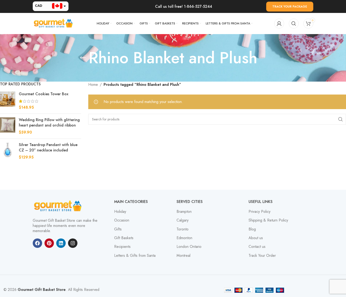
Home (93, 84)
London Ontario (189, 246)
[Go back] (83, 58)
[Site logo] (54, 23)
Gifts (118, 229)
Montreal (183, 255)
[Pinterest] (49, 243)
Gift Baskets (123, 238)
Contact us (257, 246)
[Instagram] (72, 243)
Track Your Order (262, 255)
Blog (252, 229)
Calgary (183, 220)
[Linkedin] (61, 243)
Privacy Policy (259, 211)
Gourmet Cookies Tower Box (43, 94)
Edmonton (184, 238)
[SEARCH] (340, 119)
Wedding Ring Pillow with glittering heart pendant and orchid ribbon (49, 122)
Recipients (122, 246)
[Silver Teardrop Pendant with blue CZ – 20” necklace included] (7, 151)
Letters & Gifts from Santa (135, 255)
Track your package (289, 6)
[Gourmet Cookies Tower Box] (7, 100)
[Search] (293, 23)
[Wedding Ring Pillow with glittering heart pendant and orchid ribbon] (7, 126)
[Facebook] (37, 243)
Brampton (184, 211)
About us (256, 238)
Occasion (121, 220)
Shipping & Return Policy (268, 220)
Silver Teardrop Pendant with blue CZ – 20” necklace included (48, 147)
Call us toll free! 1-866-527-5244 (183, 6)
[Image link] (58, 205)
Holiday (120, 211)
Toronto (183, 229)
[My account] (279, 23)
